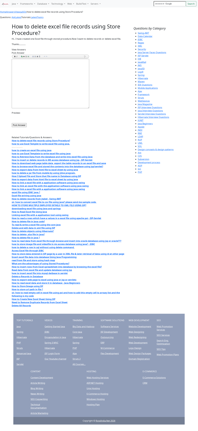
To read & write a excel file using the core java (36, 224)
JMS (140, 65)
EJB (139, 58)
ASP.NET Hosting (95, 383)
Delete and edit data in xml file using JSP (33, 227)
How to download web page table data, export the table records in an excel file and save (59, 163)
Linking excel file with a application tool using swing (40, 215)
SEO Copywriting (39, 399)
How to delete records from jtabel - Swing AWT (36, 198)
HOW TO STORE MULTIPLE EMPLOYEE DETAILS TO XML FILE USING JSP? (49, 205)
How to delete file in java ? (26, 237)
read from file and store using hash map (33, 260)
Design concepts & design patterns (156, 149)
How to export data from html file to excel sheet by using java (45, 169)
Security (142, 49)
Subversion (143, 159)
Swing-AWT (143, 33)
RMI (140, 133)
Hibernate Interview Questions (153, 117)
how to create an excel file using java (31, 150)
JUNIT (140, 120)
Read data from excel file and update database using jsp (42, 270)
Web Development (138, 342)
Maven (141, 81)
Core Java (77, 331)
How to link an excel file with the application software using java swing (50, 185)
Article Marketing (39, 413)
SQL (24, 11)
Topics (40, 17)
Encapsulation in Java (55, 337)
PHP (140, 172)
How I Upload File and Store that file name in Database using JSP (46, 176)
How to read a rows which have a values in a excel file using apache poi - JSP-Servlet (56, 218)
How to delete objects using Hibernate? (33, 231)
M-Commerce (107, 348)
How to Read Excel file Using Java (29, 211)
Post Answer (18, 52)
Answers (10, 11)
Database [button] (42, 3)
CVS (140, 155)
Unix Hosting (93, 388)
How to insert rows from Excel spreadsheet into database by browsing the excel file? (57, 266)
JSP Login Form (52, 353)
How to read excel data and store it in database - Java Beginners (46, 282)
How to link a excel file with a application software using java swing (48, 182)
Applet (141, 126)
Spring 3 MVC (51, 342)
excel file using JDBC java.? (26, 192)
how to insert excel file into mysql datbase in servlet (40, 273)
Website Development (140, 326)
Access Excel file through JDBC (28, 250)
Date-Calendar (145, 36)
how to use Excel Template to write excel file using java (41, 153)
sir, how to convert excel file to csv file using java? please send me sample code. (54, 202)
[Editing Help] (84, 57)
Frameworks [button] (27, 3)
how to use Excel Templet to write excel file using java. (41, 143)
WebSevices (144, 100)
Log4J (140, 71)
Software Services (110, 326)
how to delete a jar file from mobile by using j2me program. (44, 172)
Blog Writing (37, 388)
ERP (103, 342)
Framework (144, 94)
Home (3, 11)
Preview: (16, 112)
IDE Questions (145, 84)
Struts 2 (77, 358)
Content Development (42, 377)
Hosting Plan (93, 404)
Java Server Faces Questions (152, 52)
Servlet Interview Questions (152, 113)
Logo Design (135, 348)
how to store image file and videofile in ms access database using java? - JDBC (53, 244)
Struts (141, 97)
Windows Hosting (96, 399)
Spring (141, 75)
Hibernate (143, 78)
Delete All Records (21, 305)
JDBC (140, 39)
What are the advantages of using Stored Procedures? (40, 263)
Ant (139, 152)
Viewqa (18, 11)
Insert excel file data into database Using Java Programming (44, 257)
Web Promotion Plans (168, 354)
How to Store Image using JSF (27, 286)
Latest (18, 17)
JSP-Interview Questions (150, 107)
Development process (149, 162)
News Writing (37, 393)
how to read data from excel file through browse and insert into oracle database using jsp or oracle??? (66, 240)
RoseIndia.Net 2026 (105, 420)
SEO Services (163, 335)
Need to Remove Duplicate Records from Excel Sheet (39, 302)
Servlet (20, 364)
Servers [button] (95, 3)
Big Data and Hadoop (83, 326)
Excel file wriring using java (26, 195)
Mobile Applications (148, 88)
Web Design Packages (140, 353)
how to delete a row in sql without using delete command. (43, 247)
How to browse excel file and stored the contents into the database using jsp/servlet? (57, 166)
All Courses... (79, 364)
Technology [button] (57, 3)
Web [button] (69, 3)
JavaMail (142, 62)
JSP (18, 358)
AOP (140, 165)
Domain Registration (139, 358)
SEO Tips (161, 349)
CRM (145, 383)
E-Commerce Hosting (97, 393)
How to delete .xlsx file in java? (28, 234)
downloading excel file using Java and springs (36, 208)
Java (19, 326)
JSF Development (109, 331)
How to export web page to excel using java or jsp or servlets (44, 279)
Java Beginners (145, 123)
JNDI (140, 130)
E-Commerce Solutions (154, 377)
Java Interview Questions (150, 110)
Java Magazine (145, 104)
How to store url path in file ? (27, 289)
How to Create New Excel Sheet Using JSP (33, 299)
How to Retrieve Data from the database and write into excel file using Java (52, 156)
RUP (140, 139)
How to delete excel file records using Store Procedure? (41, 140)
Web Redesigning (137, 337)
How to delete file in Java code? (28, 221)
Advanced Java (24, 353)
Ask (13, 17)
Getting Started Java (55, 326)
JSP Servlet (143, 55)
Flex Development (110, 353)
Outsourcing (107, 337)
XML (140, 45)
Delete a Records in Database (27, 276)
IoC (139, 168)
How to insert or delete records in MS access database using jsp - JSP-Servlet (52, 160)
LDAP (140, 136)
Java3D (141, 68)
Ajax (140, 91)
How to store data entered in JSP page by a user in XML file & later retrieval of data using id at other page (68, 253)
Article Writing (38, 383)
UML (140, 143)
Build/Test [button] (81, 3)
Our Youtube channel (55, 358)
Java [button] (14, 3)
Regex (141, 42)
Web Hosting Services (98, 377)
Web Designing (136, 331)
